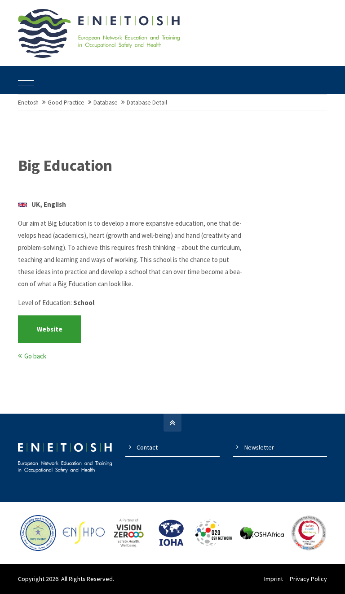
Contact (147, 447)
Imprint (273, 579)
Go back (35, 356)
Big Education (65, 165)
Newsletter (259, 447)
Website (49, 329)
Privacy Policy (308, 579)
